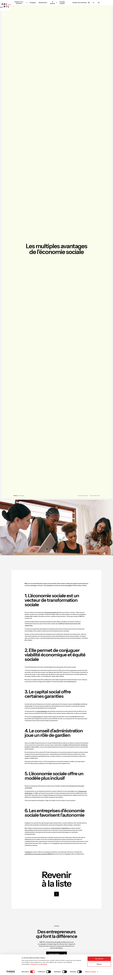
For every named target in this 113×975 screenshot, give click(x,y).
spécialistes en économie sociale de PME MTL (39, 854)
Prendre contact (62, 2)
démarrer (29, 852)
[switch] (48, 971)
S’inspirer (33, 2)
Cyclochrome (37, 716)
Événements (43, 2)
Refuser (99, 964)
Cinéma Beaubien (41, 711)
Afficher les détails (90, 971)
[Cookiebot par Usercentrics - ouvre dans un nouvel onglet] (10, 972)
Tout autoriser (99, 958)
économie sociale (50, 612)
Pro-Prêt (71, 791)
